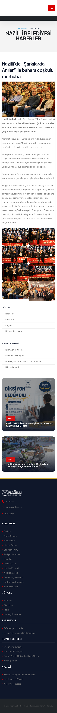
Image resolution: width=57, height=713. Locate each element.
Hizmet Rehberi (11, 545)
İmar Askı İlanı (10, 563)
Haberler (9, 314)
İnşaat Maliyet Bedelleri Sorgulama (19, 633)
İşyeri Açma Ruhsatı (14, 350)
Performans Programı (14, 582)
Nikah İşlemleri (12, 367)
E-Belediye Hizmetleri (14, 628)
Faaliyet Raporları (12, 554)
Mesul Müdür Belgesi (14, 355)
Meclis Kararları (11, 573)
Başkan (7, 531)
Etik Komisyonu (11, 550)
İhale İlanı (8, 559)
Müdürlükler (9, 540)
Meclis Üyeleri (10, 536)
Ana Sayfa (22, 28)
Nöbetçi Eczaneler (13, 331)
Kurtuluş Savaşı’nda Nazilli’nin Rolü (19, 674)
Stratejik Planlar (11, 586)
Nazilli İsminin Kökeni (13, 679)
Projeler (9, 325)
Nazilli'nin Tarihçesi (12, 684)
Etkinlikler (9, 319)
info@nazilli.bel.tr (14, 507)
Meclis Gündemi (11, 568)
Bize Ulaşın (9, 513)
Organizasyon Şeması (14, 577)
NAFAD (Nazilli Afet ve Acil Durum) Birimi (23, 361)
